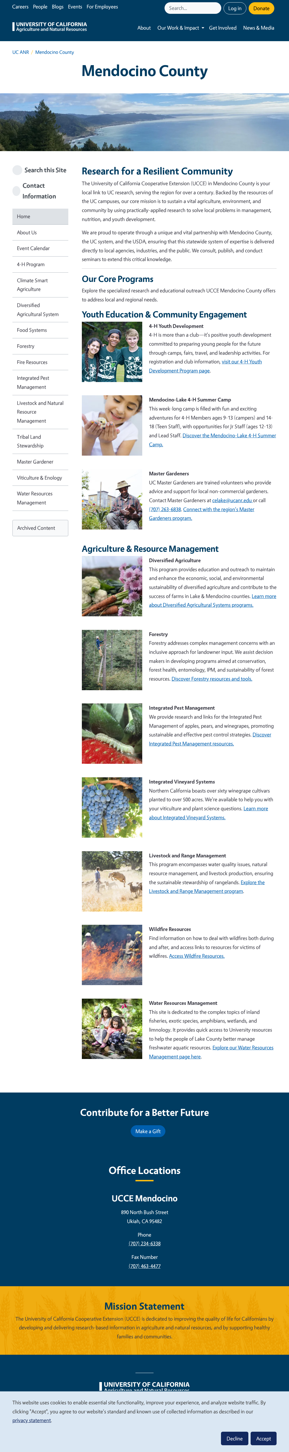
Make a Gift (148, 1131)
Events (75, 6)
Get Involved (223, 27)
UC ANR (20, 52)
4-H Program (31, 264)
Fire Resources (32, 362)
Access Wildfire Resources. (197, 955)
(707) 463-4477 (145, 1266)
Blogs (58, 6)
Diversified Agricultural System (38, 309)
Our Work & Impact (178, 27)
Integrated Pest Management (33, 382)
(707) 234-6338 (145, 1243)
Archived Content (36, 527)
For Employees (102, 6)
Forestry (25, 346)
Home (23, 216)
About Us (27, 232)
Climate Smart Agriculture (32, 285)
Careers (20, 6)
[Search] (217, 8)
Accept (263, 1438)
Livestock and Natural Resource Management (40, 412)
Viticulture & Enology (39, 477)
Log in (235, 8)
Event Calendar (33, 248)
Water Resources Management (34, 498)
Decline (235, 1438)
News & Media (258, 27)
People (40, 6)
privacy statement (31, 1420)
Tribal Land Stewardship (30, 441)
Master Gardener (35, 461)
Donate (261, 8)
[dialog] (144, 1421)
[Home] (49, 27)
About (144, 27)
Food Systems (32, 329)
